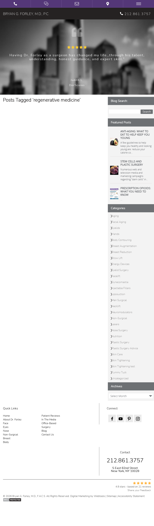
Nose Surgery (120, 330)
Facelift (116, 276)
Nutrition (117, 336)
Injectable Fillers (121, 288)
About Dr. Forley (12, 419)
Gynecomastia (120, 282)
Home (6, 416)
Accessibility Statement (131, 496)
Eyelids (116, 228)
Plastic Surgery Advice (125, 348)
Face (5, 423)
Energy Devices (120, 264)
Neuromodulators (122, 312)
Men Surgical (119, 300)
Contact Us (48, 434)
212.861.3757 (138, 14)
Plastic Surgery (120, 342)
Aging (115, 216)
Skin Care (117, 354)
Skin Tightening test (123, 366)
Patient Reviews (51, 416)
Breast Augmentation (124, 246)
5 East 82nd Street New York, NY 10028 (125, 470)
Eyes (5, 427)
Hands (115, 234)
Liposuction (118, 294)
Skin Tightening (121, 360)
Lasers (115, 324)
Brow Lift (117, 258)
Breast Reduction (122, 252)
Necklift (116, 306)
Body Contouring (121, 240)
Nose (6, 431)
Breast (6, 438)
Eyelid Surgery (120, 270)
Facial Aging (119, 222)
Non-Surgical (119, 318)
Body (6, 442)
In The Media (49, 419)
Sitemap (111, 496)
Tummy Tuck (119, 372)
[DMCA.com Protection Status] (12, 499)
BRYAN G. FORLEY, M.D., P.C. (26, 14)
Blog (44, 431)
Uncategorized (120, 378)
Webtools (99, 496)
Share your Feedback (139, 490)
